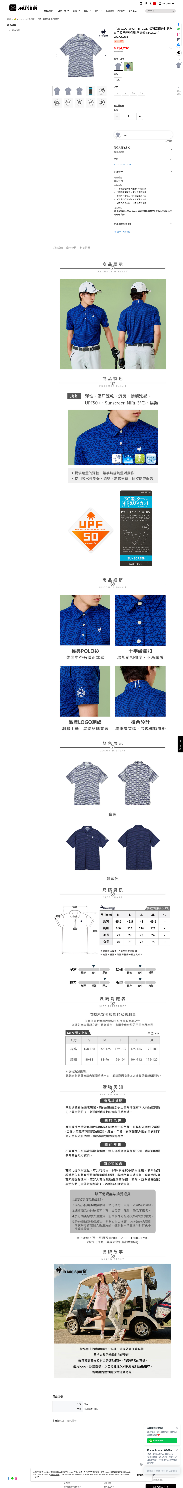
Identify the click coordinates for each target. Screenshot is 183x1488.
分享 (119, 232)
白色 (118, 80)
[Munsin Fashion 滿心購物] (23, 7)
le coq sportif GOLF (123, 164)
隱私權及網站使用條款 (72, 1487)
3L (141, 93)
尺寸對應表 (119, 105)
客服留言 (107, 1483)
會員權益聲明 (109, 1487)
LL (133, 93)
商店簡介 (67, 1483)
